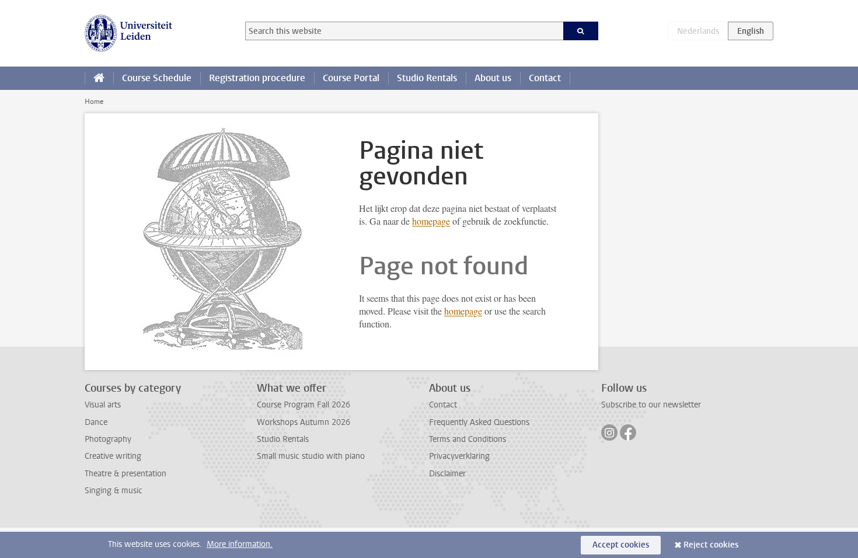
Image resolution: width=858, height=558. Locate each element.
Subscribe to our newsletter (651, 404)
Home (94, 101)
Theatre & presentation (125, 473)
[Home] (99, 78)
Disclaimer (447, 473)
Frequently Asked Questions (479, 422)
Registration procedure (257, 78)
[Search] (581, 31)
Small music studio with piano (311, 456)
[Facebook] (628, 432)
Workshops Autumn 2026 (303, 422)
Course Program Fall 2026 (303, 404)
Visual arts (103, 404)
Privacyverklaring (459, 456)
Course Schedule (156, 78)
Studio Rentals (427, 78)
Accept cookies (620, 544)
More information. (240, 544)
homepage (431, 221)
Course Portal (351, 78)
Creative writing (113, 456)
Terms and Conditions (467, 439)
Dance (96, 422)
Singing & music (113, 490)
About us (493, 78)
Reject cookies (710, 544)
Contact (545, 78)
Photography (108, 439)
